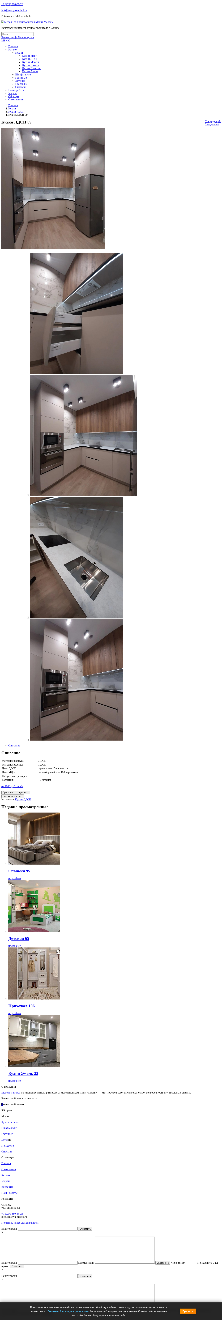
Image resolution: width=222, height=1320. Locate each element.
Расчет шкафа (9, 37)
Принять (187, 1311)
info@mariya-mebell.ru (14, 10)
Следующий (212, 124)
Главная (13, 105)
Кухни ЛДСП (16, 111)
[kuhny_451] (76, 373)
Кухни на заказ (10, 1122)
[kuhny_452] (83, 495)
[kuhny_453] (76, 617)
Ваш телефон (9, 1228)
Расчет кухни (26, 37)
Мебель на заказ (10, 1092)
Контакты (7, 1186)
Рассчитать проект (13, 796)
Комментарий (86, 1262)
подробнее (14, 878)
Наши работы (9, 1192)
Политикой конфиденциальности (68, 1311)
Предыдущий (213, 121)
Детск (4, 1139)
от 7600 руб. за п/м (12, 786)
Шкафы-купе (9, 1127)
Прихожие (7, 1145)
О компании (8, 1169)
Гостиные (7, 1133)
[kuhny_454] (76, 739)
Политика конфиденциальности (20, 1222)
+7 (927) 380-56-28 (12, 4)
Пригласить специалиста (16, 792)
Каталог (6, 1175)
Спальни (6, 1151)
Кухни (12, 108)
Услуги (5, 1181)
